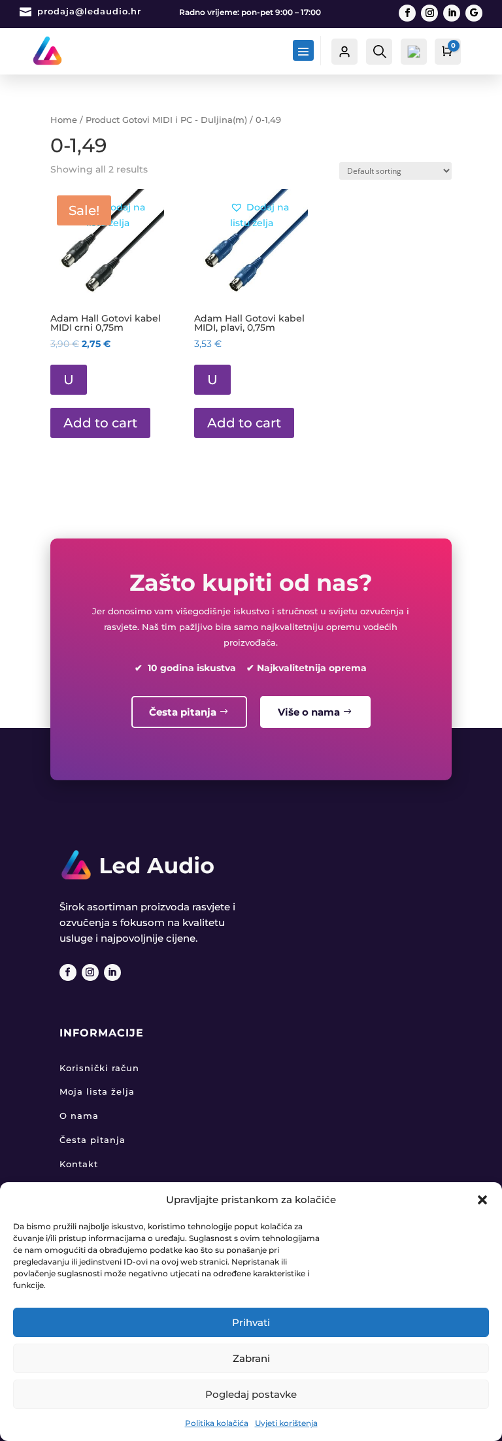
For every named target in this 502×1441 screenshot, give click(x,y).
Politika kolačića (216, 1423)
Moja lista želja (97, 1091)
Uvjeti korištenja (286, 1423)
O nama (79, 1115)
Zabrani (251, 1358)
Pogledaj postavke (251, 1394)
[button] (482, 1199)
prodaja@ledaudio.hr (89, 11)
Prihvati (251, 1322)
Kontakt (78, 1164)
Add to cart (100, 423)
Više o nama (309, 712)
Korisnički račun (99, 1068)
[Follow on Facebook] (407, 13)
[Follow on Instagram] (429, 13)
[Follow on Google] (473, 13)
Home (63, 120)
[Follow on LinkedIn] (451, 13)
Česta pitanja (182, 712)
